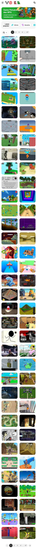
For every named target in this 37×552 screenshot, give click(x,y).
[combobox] (4, 32)
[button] (8, 17)
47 (27, 32)
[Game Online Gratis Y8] (9, 2)
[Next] (32, 24)
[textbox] (5, 32)
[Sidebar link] (3, 3)
